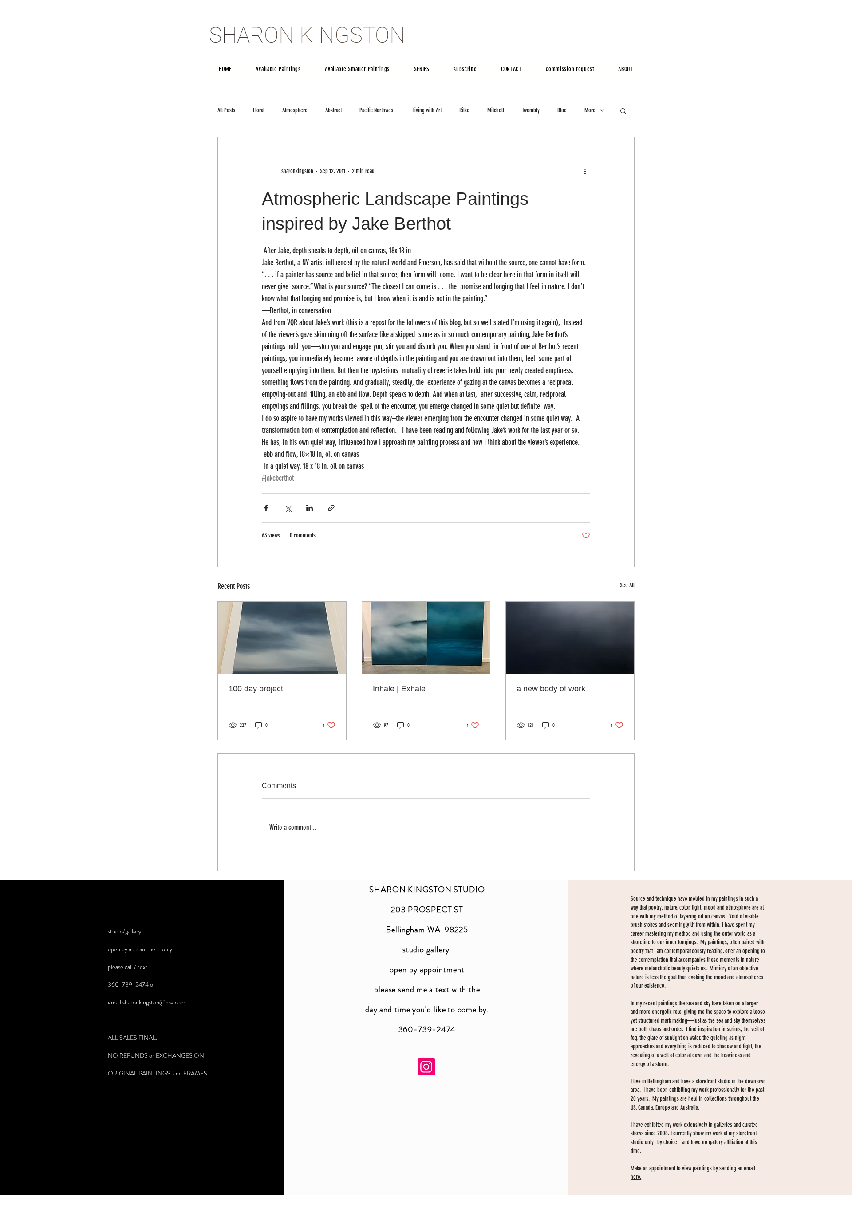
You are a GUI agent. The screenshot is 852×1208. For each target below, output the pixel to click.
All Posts (226, 110)
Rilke (464, 110)
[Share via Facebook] (266, 508)
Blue (562, 110)
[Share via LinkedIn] (309, 508)
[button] (623, 110)
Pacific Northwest (376, 110)
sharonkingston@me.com (153, 1002)
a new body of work (551, 688)
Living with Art (427, 110)
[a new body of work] (570, 638)
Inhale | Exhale (399, 688)
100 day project (256, 688)
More (590, 110)
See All (627, 585)
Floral (258, 110)
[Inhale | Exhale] (426, 638)
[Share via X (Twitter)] (288, 508)
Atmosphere (295, 110)
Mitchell (495, 110)
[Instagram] (426, 1066)
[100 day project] (282, 638)
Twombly (531, 110)
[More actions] (585, 171)
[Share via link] (331, 508)
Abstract (333, 110)
